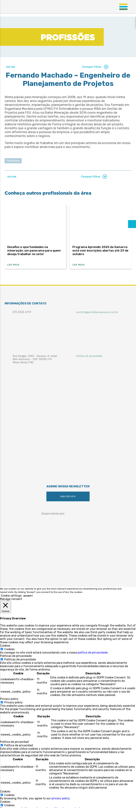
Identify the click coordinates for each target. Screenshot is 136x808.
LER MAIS (13, 264)
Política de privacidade (89, 356)
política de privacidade (93, 652)
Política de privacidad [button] (14, 741)
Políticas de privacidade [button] (16, 656)
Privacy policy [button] (9, 699)
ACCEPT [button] (28, 596)
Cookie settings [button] (11, 595)
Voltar (10, 67)
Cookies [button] (5, 645)
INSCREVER (68, 496)
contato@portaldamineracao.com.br (97, 312)
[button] (106, 67)
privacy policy (61, 798)
